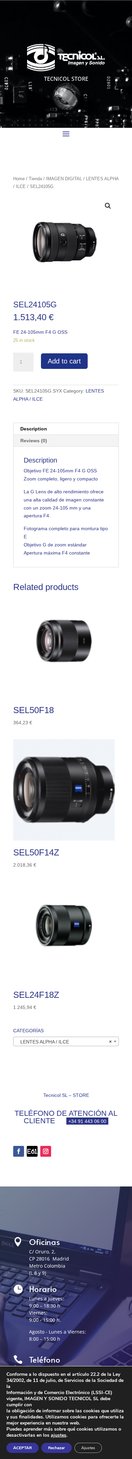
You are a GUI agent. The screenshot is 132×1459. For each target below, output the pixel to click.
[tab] (66, 429)
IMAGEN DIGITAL (64, 178)
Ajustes (88, 1448)
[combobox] (66, 1041)
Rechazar (56, 1448)
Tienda (35, 178)
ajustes (58, 1435)
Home (19, 178)
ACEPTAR (22, 1448)
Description (33, 428)
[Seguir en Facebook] (18, 1151)
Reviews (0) (33, 440)
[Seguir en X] (32, 1151)
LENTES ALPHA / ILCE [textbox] (64, 1041)
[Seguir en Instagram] (45, 1151)
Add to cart (64, 361)
